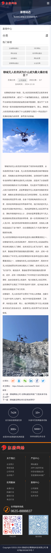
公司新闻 (22, 80)
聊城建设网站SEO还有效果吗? (22, 400)
